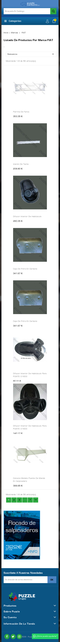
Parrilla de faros (21, 112)
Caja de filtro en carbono (25, 269)
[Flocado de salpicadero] (22, 535)
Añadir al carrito (42, 68)
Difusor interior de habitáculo (27, 217)
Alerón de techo (21, 164)
